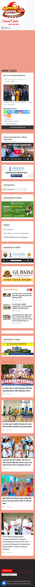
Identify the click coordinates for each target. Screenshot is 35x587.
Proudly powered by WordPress (17, 581)
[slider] (16, 260)
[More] (9, 115)
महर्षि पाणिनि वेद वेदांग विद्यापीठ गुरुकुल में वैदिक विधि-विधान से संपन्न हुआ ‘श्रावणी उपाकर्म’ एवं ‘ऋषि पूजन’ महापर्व (17, 500)
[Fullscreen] (31, 159)
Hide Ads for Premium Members (16, 233)
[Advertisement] (17, 48)
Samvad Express (10, 21)
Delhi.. (16, 121)
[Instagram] (20, 112)
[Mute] (28, 159)
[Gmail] (5, 115)
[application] (17, 152)
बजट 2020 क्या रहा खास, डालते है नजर (14, 75)
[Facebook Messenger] (24, 112)
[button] (17, 257)
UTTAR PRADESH (10, 124)
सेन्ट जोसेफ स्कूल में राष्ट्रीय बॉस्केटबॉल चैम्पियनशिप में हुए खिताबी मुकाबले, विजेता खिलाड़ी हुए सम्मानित (22, 295)
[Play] (4, 159)
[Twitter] (13, 112)
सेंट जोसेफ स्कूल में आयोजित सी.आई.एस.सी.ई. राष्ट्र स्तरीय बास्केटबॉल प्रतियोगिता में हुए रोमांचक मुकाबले (22, 306)
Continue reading (17, 127)
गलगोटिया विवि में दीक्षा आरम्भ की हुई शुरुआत (15, 237)
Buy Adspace (8, 229)
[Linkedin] (16, 112)
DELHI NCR (8, 121)
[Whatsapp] (5, 112)
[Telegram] (28, 112)
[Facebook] (9, 112)
